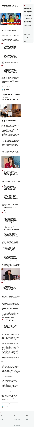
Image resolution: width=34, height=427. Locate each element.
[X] (9, 86)
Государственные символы (16, 419)
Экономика (1, 420)
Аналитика (1, 419)
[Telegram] (5, 86)
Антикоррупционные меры (16, 420)
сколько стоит (8, 398)
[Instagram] (2, 86)
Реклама (27, 419)
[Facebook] (7, 86)
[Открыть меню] (32, 0)
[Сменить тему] (31, 1)
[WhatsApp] (3, 86)
